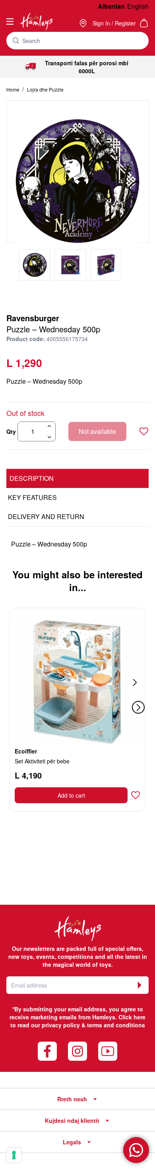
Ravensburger (32, 318)
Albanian (111, 6)
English (138, 6)
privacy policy (61, 1025)
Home (13, 89)
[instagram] (77, 1051)
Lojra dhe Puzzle (45, 89)
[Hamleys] (83, 23)
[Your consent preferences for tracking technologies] (13, 1155)
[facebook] (47, 1051)
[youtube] (107, 1051)
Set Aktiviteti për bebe (42, 761)
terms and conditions (116, 1025)
